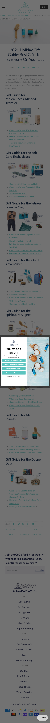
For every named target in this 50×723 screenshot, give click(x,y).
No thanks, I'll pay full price (14, 376)
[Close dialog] (48, 339)
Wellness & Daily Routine (13, 369)
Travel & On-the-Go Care (13, 373)
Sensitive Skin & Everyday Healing (14, 364)
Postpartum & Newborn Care (13, 360)
